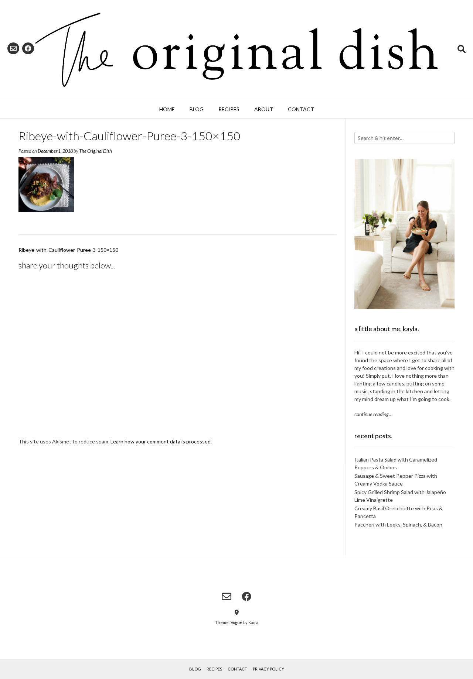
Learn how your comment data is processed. (161, 441)
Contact (301, 109)
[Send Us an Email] (13, 48)
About (263, 109)
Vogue (236, 622)
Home (167, 109)
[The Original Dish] (236, 50)
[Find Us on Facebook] (28, 48)
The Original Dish (95, 151)
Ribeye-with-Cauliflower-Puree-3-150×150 (68, 250)
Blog (197, 109)
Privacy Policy (268, 668)
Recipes (228, 109)
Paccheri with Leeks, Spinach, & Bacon (398, 524)
